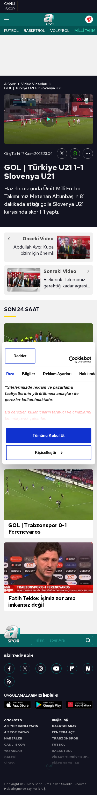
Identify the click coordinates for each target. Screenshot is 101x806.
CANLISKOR (9, 6)
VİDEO (9, 763)
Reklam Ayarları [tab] (57, 374)
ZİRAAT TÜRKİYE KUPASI (72, 757)
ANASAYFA (13, 720)
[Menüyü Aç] (6, 19)
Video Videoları (34, 84)
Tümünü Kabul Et (49, 435)
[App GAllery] (79, 705)
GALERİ (10, 757)
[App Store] (17, 705)
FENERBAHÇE (63, 732)
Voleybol (59, 30)
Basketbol (34, 30)
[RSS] (9, 681)
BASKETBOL (62, 751)
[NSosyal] (88, 668)
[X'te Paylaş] (62, 153)
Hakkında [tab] (87, 374)
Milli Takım (85, 30)
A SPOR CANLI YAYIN (21, 726)
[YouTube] (56, 668)
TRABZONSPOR (65, 738)
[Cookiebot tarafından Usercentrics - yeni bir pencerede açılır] (69, 359)
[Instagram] (40, 668)
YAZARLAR (13, 751)
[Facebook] (9, 668)
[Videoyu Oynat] (48, 119)
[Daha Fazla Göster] (88, 153)
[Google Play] (48, 705)
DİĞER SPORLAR (65, 763)
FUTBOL (59, 745)
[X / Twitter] (25, 668)
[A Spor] (49, 19)
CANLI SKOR (14, 745)
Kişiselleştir (45, 452)
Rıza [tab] (10, 374)
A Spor (10, 84)
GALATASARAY (64, 726)
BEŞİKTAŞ (60, 720)
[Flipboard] (72, 668)
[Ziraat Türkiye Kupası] (89, 19)
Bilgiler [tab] (28, 374)
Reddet (20, 356)
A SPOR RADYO (16, 732)
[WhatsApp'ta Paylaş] (75, 153)
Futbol (11, 30)
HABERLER (13, 738)
